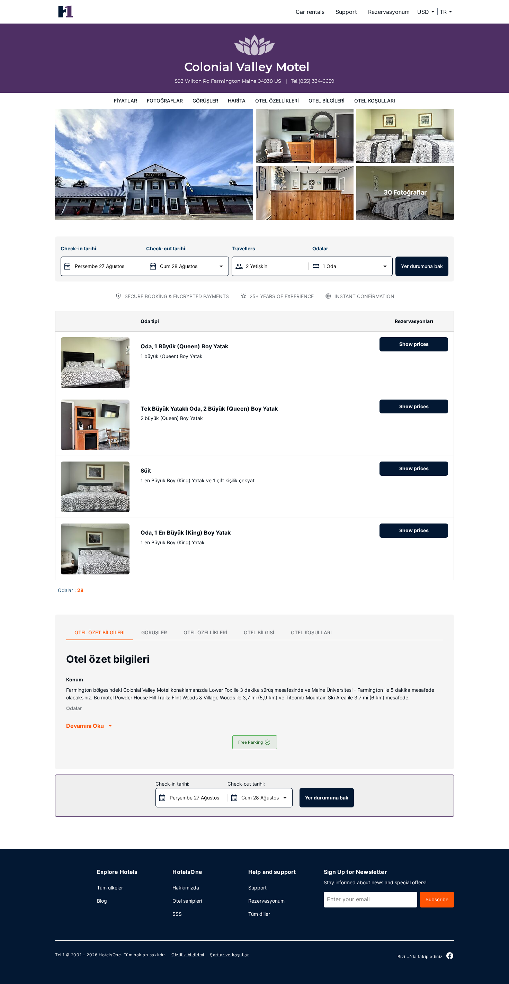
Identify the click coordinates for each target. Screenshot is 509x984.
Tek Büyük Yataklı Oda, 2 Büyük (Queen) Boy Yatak (209, 408)
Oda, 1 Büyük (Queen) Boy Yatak (184, 346)
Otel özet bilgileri (99, 632)
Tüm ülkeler (110, 888)
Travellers (243, 248)
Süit (146, 470)
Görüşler (205, 101)
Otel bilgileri (327, 101)
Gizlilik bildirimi (187, 954)
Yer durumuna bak (422, 266)
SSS (177, 914)
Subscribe (437, 899)
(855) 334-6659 (316, 81)
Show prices (414, 344)
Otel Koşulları (374, 101)
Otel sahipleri (187, 901)
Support (346, 11)
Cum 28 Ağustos (178, 266)
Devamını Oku (85, 725)
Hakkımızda (185, 888)
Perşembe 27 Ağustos (99, 266)
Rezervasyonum (389, 11)
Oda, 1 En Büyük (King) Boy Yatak (186, 532)
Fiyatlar (125, 101)
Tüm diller (259, 914)
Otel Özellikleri (277, 101)
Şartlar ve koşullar (229, 954)
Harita (236, 101)
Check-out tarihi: (166, 248)
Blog (102, 901)
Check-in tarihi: (79, 248)
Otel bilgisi (259, 632)
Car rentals (310, 11)
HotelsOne (110, 954)
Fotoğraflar (165, 101)
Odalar (320, 248)
